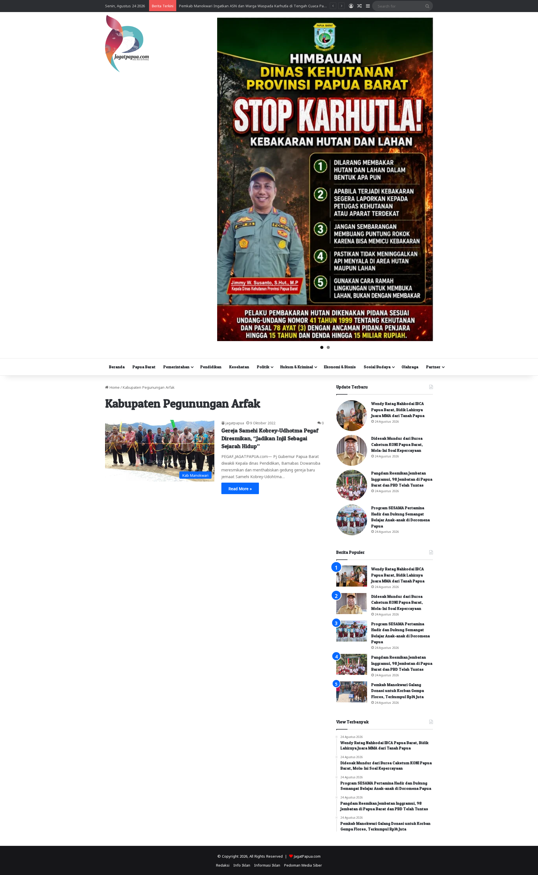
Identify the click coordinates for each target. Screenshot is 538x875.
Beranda (117, 366)
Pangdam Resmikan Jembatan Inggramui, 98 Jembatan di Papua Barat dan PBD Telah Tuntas (401, 479)
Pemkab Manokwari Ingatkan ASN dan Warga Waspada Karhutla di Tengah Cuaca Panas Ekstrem (262, 5)
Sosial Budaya (377, 366)
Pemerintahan (176, 366)
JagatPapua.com (307, 856)
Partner (433, 366)
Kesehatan (239, 366)
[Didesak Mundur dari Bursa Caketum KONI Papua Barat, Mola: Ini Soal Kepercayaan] (351, 450)
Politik (263, 366)
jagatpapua (235, 423)
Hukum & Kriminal (296, 366)
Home (114, 387)
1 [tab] (321, 347)
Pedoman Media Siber (303, 865)
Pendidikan (210, 366)
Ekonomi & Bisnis (340, 366)
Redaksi (222, 865)
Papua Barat (144, 366)
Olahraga (410, 366)
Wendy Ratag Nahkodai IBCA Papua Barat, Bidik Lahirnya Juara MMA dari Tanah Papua (398, 409)
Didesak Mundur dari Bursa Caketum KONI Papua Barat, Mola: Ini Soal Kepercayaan (397, 444)
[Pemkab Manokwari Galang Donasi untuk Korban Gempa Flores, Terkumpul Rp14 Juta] (351, 691)
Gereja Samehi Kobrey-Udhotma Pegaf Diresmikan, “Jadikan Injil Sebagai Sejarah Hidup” (269, 438)
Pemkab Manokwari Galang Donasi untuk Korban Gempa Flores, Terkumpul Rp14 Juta (397, 690)
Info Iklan (241, 865)
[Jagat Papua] (127, 43)
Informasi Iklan (267, 865)
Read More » (240, 488)
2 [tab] (328, 347)
